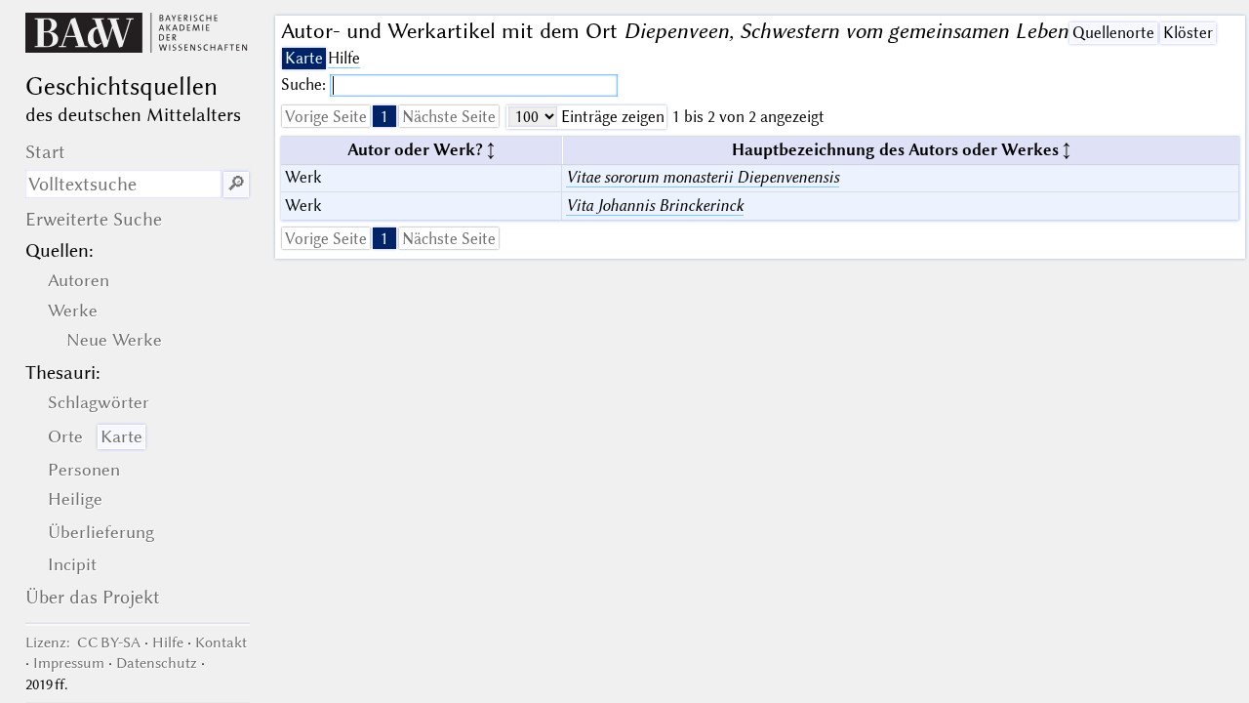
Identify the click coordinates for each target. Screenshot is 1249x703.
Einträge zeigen (611, 116)
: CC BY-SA (83, 642)
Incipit (72, 564)
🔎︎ (236, 184)
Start (45, 152)
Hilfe (344, 58)
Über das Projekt (92, 597)
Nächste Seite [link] (449, 116)
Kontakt (221, 642)
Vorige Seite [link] (326, 116)
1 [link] (384, 116)
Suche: (305, 84)
